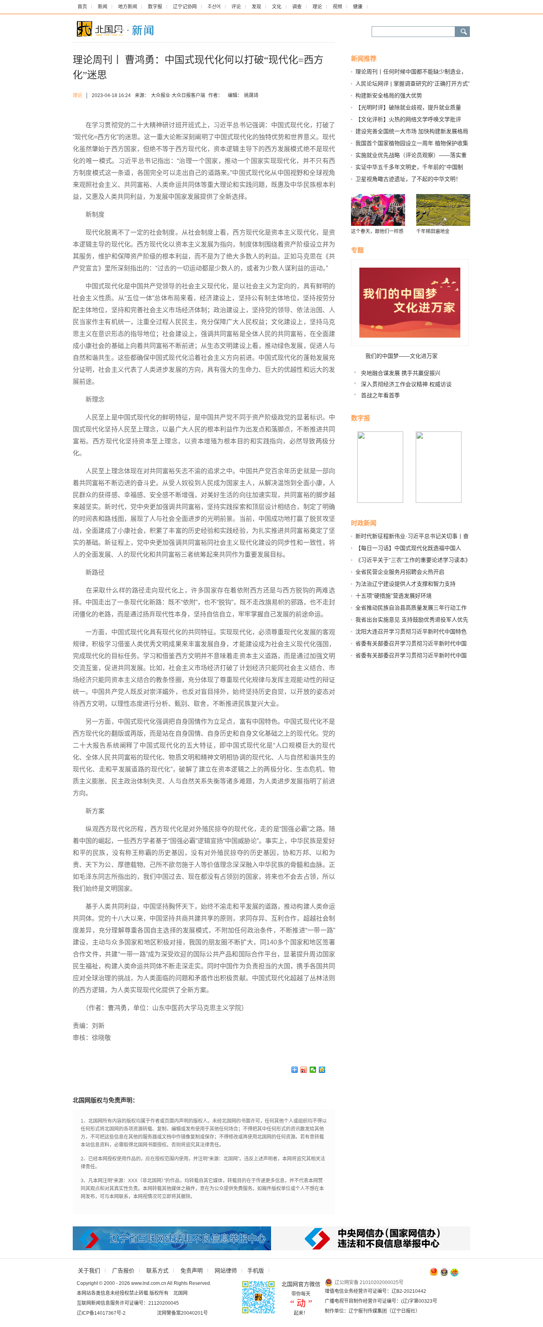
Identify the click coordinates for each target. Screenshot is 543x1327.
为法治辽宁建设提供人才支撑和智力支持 (405, 584)
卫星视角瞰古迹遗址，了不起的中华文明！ (408, 179)
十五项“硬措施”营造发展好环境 (393, 596)
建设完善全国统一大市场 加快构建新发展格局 (411, 131)
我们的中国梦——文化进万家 (401, 356)
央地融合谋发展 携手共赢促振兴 (400, 373)
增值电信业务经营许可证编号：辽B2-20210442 (375, 1291)
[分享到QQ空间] (322, 1070)
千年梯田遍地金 (433, 231)
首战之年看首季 (380, 395)
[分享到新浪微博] (304, 1070)
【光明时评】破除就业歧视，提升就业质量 (408, 107)
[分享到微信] (313, 1070)
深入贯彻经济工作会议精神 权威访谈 (406, 384)
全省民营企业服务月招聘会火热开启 (399, 572)
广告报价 (123, 1270)
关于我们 (89, 1270)
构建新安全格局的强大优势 (388, 95)
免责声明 (191, 1270)
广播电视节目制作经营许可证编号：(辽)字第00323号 (381, 1301)
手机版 (255, 1270)
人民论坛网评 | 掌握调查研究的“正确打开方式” (412, 83)
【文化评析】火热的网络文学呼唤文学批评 (408, 119)
